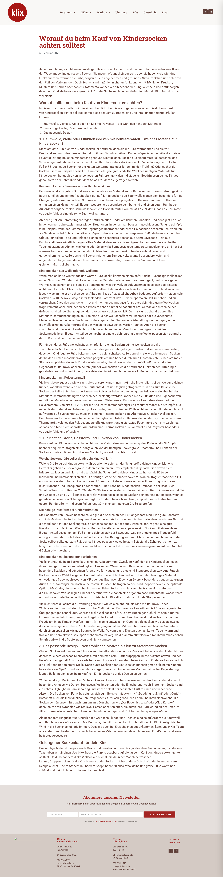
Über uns (121, 12)
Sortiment (65, 12)
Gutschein (150, 12)
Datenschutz (174, 842)
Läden (85, 12)
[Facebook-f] (205, 11)
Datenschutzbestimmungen (106, 821)
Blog (165, 12)
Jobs (135, 12)
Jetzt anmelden (159, 814)
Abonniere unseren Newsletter (111, 797)
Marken (102, 12)
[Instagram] (210, 11)
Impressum (174, 839)
